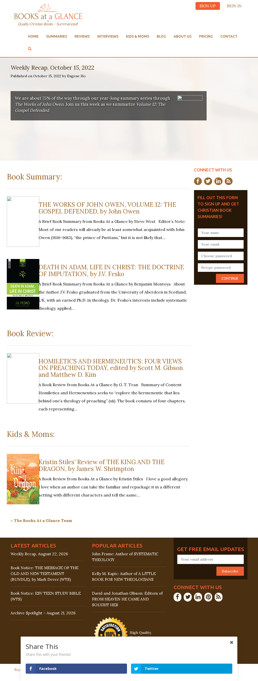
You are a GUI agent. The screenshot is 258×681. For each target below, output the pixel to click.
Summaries (56, 36)
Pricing (206, 36)
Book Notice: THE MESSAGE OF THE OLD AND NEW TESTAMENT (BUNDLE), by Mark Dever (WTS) (44, 573)
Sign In (234, 6)
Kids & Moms (137, 36)
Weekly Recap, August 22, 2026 (39, 554)
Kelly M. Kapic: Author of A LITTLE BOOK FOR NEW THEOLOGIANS (124, 576)
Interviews (107, 36)
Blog (161, 36)
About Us (182, 36)
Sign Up (208, 6)
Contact (229, 36)
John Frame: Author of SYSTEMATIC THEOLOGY (125, 557)
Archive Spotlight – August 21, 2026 (43, 613)
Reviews (82, 36)
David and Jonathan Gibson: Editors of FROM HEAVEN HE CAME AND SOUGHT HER (127, 599)
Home (33, 36)
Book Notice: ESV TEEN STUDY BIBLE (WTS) (46, 596)
